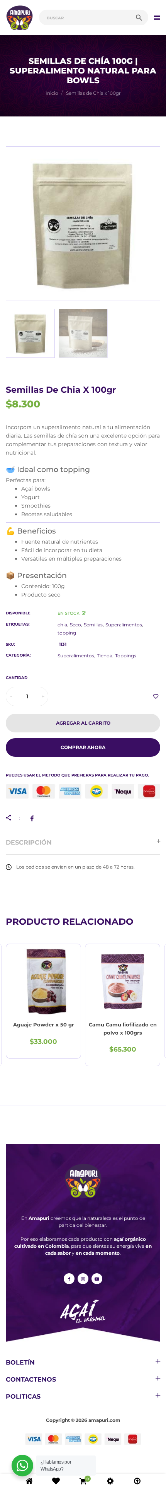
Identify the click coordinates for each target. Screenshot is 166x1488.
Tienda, (105, 655)
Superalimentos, (76, 655)
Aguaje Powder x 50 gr (43, 1024)
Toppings (125, 655)
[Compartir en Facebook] (33, 818)
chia (62, 625)
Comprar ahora (83, 747)
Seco (75, 625)
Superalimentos (123, 625)
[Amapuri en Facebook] (69, 1278)
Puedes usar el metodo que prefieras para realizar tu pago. (77, 775)
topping (67, 633)
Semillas (93, 625)
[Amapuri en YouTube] (96, 1278)
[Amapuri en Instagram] (83, 1278)
